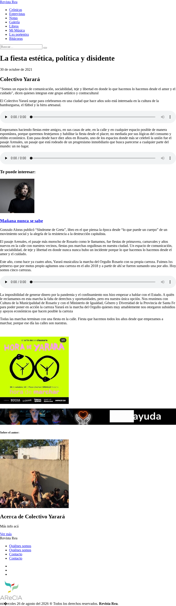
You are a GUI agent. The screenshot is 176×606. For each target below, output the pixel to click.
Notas (13, 18)
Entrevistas (17, 14)
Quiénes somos (20, 546)
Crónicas (15, 10)
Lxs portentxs (19, 34)
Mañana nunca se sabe (21, 220)
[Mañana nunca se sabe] (17, 212)
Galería (14, 22)
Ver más (6, 534)
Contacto (15, 554)
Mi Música (17, 30)
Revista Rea (8, 2)
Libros (14, 26)
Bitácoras (16, 39)
